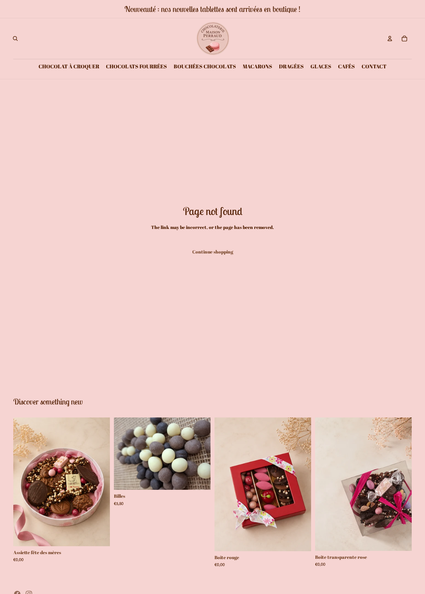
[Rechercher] (15, 38)
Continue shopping (212, 252)
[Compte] (389, 38)
